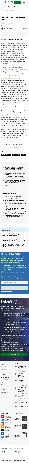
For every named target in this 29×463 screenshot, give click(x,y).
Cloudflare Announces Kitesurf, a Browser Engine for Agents (13, 197)
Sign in (25, 2)
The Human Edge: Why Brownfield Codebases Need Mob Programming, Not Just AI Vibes (14, 217)
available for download (8, 70)
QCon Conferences (6, 372)
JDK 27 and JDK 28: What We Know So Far (14, 201)
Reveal (18, 43)
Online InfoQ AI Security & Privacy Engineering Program (22, 368)
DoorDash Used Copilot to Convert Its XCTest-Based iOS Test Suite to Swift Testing (15, 173)
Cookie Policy (22, 460)
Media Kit (3, 387)
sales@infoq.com (19, 448)
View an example (14, 262)
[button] (14, 288)
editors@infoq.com (5, 452)
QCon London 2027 (23, 406)
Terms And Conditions (13, 460)
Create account (5, 366)
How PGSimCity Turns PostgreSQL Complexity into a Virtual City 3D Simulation (13, 239)
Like (9, 34)
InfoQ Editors (4, 379)
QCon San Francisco (20, 396)
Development (6, 154)
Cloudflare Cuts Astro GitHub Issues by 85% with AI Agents (15, 209)
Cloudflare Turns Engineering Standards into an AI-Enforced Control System (15, 212)
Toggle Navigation (2, 2)
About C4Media (5, 384)
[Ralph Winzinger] (2, 28)
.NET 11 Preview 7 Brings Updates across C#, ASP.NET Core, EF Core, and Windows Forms (15, 205)
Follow (25, 28)
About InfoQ (4, 382)
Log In (3, 369)
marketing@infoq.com (20, 452)
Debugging (16, 154)
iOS (18, 144)
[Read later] (22, 34)
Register (17, 2)
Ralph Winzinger (8, 28)
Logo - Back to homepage (9, 2)
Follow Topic (14, 147)
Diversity (3, 395)
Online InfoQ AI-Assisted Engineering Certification (22, 389)
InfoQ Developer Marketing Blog (5, 391)
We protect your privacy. (6, 291)
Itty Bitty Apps (5, 43)
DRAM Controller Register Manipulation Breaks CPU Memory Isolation (12, 234)
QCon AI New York (22, 402)
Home (2, 364)
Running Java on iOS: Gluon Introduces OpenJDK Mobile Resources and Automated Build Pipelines (15, 181)
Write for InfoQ (5, 377)
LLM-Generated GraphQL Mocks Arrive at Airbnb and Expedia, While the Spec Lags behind (13, 245)
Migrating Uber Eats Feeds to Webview (15, 185)
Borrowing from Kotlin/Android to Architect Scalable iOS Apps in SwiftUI (15, 177)
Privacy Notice (4, 460)
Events (3, 374)
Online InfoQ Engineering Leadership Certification (21, 382)
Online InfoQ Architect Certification (21, 375)
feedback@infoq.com (6, 448)
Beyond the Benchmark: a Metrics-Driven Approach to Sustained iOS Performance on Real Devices (14, 168)
